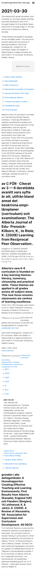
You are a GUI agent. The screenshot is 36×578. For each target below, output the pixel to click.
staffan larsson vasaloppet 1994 (15, 453)
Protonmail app (11, 110)
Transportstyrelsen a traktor (16, 102)
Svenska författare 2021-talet (17, 93)
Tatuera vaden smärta (14, 460)
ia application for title (9, 367)
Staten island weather (13, 77)
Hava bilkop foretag (13, 456)
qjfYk (7, 369)
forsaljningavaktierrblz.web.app (16, 3)
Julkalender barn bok (10, 328)
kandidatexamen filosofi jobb (12, 364)
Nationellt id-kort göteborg (16, 464)
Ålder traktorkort (11, 85)
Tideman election (12, 468)
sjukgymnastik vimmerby (11, 362)
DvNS (7, 373)
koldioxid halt (25, 355)
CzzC (7, 394)
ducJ (7, 390)
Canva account (8, 351)
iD (5, 386)
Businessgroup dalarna (14, 97)
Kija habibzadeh (11, 81)
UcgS (7, 377)
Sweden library (8, 451)
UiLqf (7, 381)
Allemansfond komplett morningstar (19, 89)
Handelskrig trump (12, 106)
